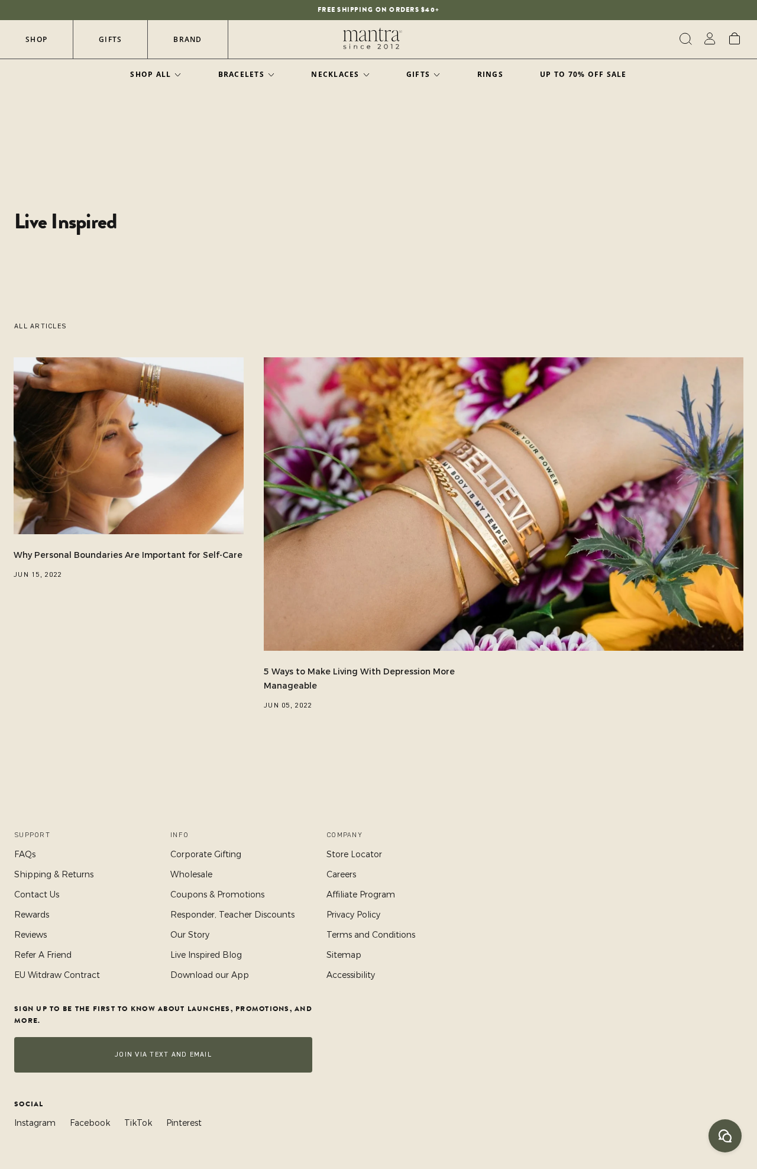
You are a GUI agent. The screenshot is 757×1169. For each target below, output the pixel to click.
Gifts (110, 39)
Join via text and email (163, 1054)
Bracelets (241, 74)
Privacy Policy (353, 914)
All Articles (40, 326)
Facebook (90, 1123)
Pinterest (184, 1123)
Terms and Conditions (370, 934)
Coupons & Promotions (217, 894)
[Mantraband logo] (372, 39)
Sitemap (343, 955)
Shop (36, 39)
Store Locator (354, 854)
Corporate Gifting (205, 854)
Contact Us (36, 894)
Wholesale (191, 874)
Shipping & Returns (53, 874)
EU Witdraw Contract (57, 975)
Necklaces (335, 74)
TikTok (138, 1123)
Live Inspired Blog (206, 955)
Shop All (150, 74)
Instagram (35, 1123)
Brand (187, 39)
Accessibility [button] (350, 975)
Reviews (30, 934)
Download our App (209, 975)
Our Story (189, 934)
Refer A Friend (43, 955)
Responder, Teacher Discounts (232, 914)
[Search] (684, 39)
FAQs (24, 854)
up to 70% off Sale (583, 74)
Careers (341, 874)
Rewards (31, 914)
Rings (490, 74)
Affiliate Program (360, 894)
